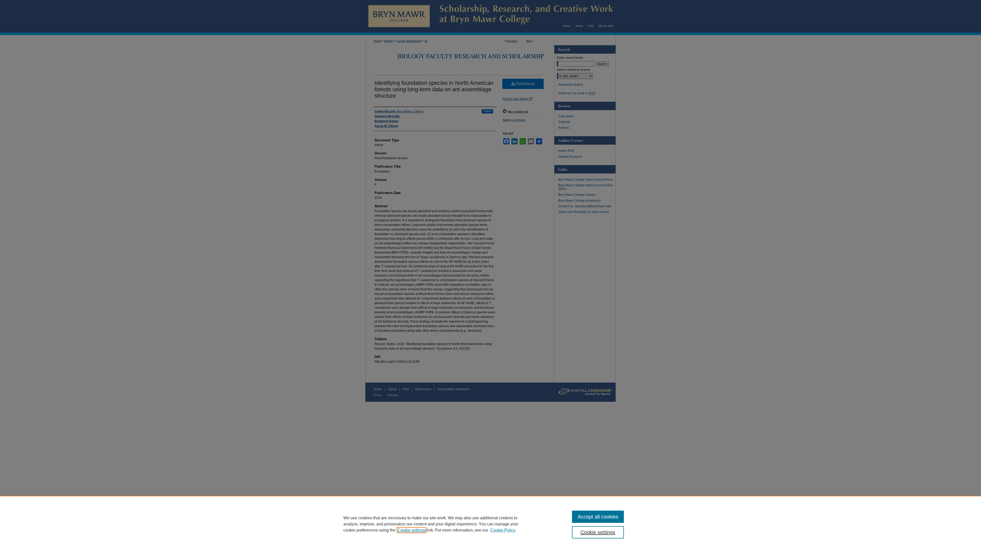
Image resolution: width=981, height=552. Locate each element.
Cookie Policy (503, 530)
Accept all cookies (598, 517)
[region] (490, 524)
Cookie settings (412, 530)
